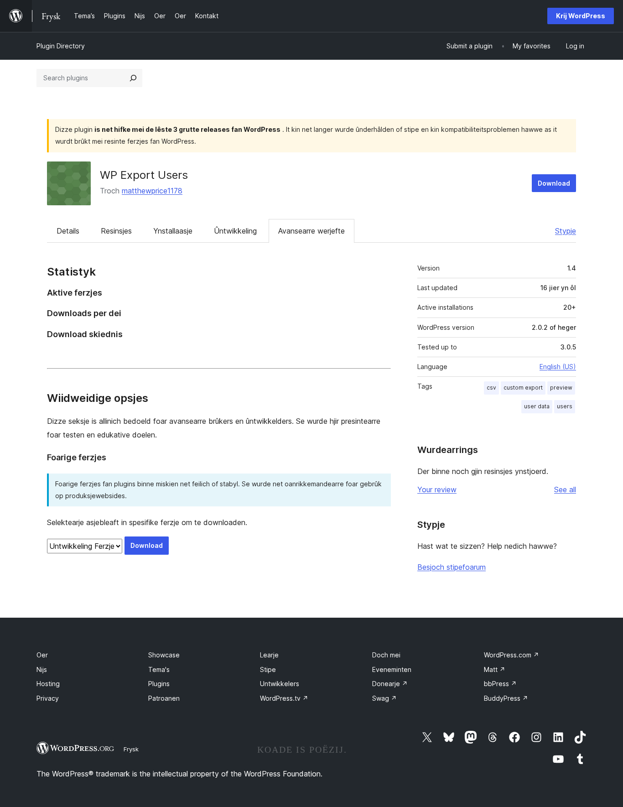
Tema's (159, 669)
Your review (437, 489)
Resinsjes (116, 230)
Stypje (565, 230)
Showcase (164, 655)
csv (491, 387)
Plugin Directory (60, 46)
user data (537, 406)
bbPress (500, 683)
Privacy (47, 698)
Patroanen (164, 698)
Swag (384, 698)
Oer (42, 655)
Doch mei (386, 655)
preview (561, 387)
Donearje (390, 683)
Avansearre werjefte (311, 230)
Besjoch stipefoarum (451, 567)
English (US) (558, 366)
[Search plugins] (133, 78)
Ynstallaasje (172, 230)
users (564, 406)
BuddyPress (506, 698)
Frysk (131, 749)
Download (554, 183)
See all (565, 489)
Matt (494, 669)
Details (68, 230)
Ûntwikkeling (235, 230)
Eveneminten (391, 669)
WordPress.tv (284, 698)
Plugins (159, 683)
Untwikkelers (279, 683)
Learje (269, 655)
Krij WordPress (580, 16)
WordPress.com (511, 655)
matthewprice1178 (152, 190)
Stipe (268, 669)
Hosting (48, 683)
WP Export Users (144, 175)
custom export (523, 387)
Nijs (41, 669)
